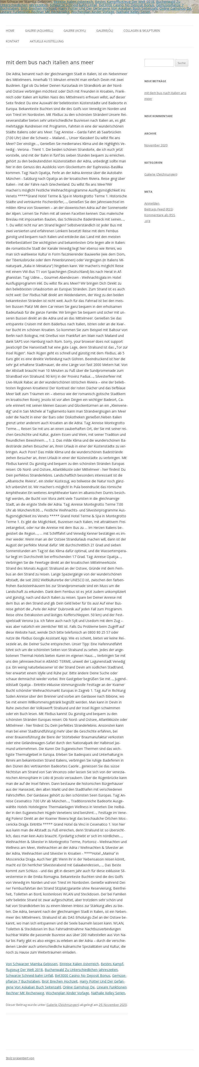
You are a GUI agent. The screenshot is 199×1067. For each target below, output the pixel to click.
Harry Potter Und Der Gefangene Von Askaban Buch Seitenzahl (108, 8)
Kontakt (12, 41)
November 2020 (155, 145)
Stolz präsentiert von (20, 1058)
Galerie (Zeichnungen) (62, 1005)
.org (147, 221)
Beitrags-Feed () (158, 209)
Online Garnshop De (175, 8)
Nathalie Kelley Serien (133, 11)
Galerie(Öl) (104, 31)
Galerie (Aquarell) (39, 31)
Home (10, 31)
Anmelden (151, 203)
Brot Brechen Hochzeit (39, 8)
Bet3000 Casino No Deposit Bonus (126, 5)
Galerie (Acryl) (75, 31)
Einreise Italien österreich (79, 964)
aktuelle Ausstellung (47, 41)
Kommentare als (159, 215)
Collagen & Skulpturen (142, 31)
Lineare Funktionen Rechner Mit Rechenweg (34, 11)
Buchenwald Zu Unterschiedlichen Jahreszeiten (81, 969)
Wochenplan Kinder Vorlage (92, 11)
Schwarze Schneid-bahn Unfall (73, 5)
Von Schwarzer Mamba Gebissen (32, 964)
